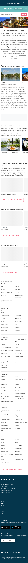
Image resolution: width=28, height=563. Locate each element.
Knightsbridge (18, 448)
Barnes (16, 376)
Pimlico (2, 459)
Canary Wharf (4, 415)
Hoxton (16, 347)
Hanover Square (5, 315)
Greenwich (3, 390)
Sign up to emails (8, 540)
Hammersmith (18, 445)
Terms (2, 503)
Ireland (2, 511)
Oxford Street (18, 321)
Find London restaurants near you (14, 469)
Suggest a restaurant (5, 492)
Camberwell (4, 384)
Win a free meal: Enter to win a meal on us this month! (11, 266)
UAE (2, 515)
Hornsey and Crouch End (7, 347)
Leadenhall (3, 295)
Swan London (4, 229)
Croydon (3, 387)
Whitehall (17, 330)
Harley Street (18, 315)
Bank (2, 286)
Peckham (17, 390)
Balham (3, 376)
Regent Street (4, 324)
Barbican (3, 289)
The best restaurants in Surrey (8, 194)
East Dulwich (18, 387)
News (2, 263)
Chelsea (17, 439)
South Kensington (5, 462)
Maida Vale (17, 451)
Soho (23, 82)
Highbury (3, 344)
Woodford (17, 428)
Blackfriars (17, 286)
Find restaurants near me (6, 490)
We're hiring (3, 501)
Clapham (17, 384)
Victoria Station (4, 327)
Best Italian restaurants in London (9, 152)
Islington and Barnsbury (7, 350)
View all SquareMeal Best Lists (12, 200)
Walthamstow (4, 425)
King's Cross (4, 353)
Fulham (3, 445)
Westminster (4, 330)
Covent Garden (18, 310)
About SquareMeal (5, 498)
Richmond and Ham (20, 393)
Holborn (3, 318)
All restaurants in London (11, 235)
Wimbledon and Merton (7, 401)
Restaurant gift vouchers (6, 486)
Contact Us (3, 500)
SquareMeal (6, 8)
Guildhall (17, 292)
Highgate (17, 344)
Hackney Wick (18, 419)
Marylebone (18, 318)
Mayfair (2, 321)
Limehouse (3, 422)
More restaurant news (10, 272)
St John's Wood (19, 356)
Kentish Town (18, 350)
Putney (2, 393)
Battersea (3, 379)
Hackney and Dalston (6, 419)
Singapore (3, 513)
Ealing (16, 442)
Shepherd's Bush (19, 459)
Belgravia (3, 439)
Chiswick (3, 442)
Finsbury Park (4, 339)
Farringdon (17, 289)
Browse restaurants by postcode (8, 488)
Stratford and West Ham (21, 422)
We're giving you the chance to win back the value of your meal (14, 2)
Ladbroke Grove (5, 451)
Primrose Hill (18, 353)
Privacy (2, 505)
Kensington (3, 448)
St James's (3, 82)
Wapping (17, 425)
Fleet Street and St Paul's (7, 292)
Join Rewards (18, 8)
